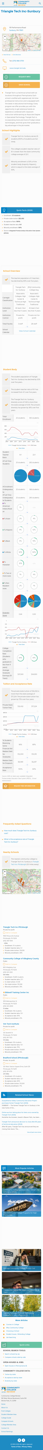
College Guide (6, 1418)
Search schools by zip (12, 1354)
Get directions (17, 55)
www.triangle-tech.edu (18, 68)
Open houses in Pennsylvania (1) (16, 1366)
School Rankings (7, 1431)
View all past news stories (34, 1132)
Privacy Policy (27, 1446)
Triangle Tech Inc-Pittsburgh (25, 863)
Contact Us (5, 1428)
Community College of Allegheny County (21, 958)
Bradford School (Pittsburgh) (15, 1057)
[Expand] (4, 879)
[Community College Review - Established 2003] (22, 3)
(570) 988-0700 (18, 60)
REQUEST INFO (24, 76)
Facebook (23, 1440)
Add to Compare (11, 933)
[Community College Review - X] (19, 1440)
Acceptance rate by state (13, 1378)
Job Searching (11, 1337)
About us (4, 1407)
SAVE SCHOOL (24, 84)
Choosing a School (12, 1331)
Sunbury (12, 30)
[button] (22, 40)
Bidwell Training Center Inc (17, 992)
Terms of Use (16, 1446)
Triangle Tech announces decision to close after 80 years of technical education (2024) (21, 1123)
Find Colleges (6, 1411)
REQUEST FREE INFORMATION (24, 786)
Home (3, 1404)
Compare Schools (7, 1421)
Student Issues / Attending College (18, 1334)
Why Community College (15, 1328)
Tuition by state (10, 1374)
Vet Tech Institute (11, 1024)
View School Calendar (27, 331)
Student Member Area (8, 1414)
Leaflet (29, 50)
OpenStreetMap (36, 50)
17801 (21, 30)
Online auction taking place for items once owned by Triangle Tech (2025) (20, 1113)
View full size (6, 55)
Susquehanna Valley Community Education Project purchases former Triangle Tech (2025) (19, 1101)
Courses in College (12, 1324)
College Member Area (8, 1425)
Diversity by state (11, 1381)
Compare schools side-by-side (15, 1357)
